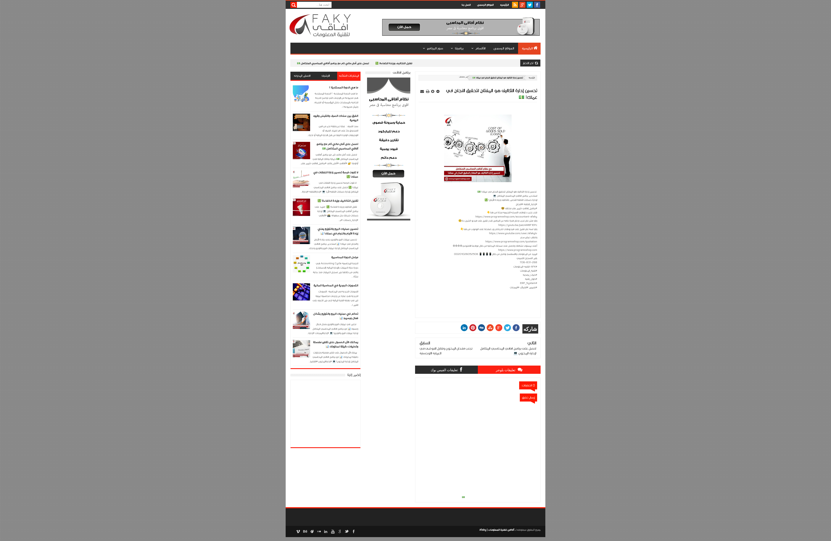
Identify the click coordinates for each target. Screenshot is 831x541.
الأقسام (480, 48)
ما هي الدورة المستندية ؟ (343, 87)
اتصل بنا (466, 4)
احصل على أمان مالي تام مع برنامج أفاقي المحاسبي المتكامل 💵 (315, 63)
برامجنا (459, 48)
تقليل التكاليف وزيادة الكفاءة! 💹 (375, 63)
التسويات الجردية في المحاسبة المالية (336, 285)
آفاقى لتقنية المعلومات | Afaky (496, 529)
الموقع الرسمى (485, 4)
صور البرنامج (435, 48)
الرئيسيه (504, 4)
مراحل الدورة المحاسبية (344, 257)
